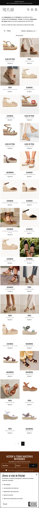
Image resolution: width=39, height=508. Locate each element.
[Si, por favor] (33, 466)
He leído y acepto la (20, 471)
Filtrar (8, 31)
